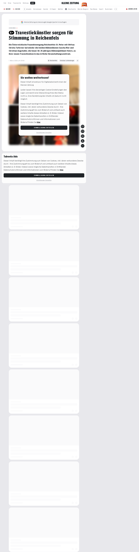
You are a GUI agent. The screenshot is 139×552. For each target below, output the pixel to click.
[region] (70, 9)
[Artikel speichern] (82, 136)
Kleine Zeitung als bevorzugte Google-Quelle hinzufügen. (45, 22)
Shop (9, 3)
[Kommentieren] (82, 131)
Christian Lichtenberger (67, 60)
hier (38, 122)
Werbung (25, 3)
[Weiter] (116, 9)
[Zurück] (24, 9)
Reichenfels (53, 60)
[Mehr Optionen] (82, 146)
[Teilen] (82, 141)
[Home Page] (70, 3)
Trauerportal (17, 3)
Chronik (12, 28)
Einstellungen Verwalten (44, 132)
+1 (77, 60)
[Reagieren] (82, 126)
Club (5, 3)
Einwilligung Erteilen (44, 127)
